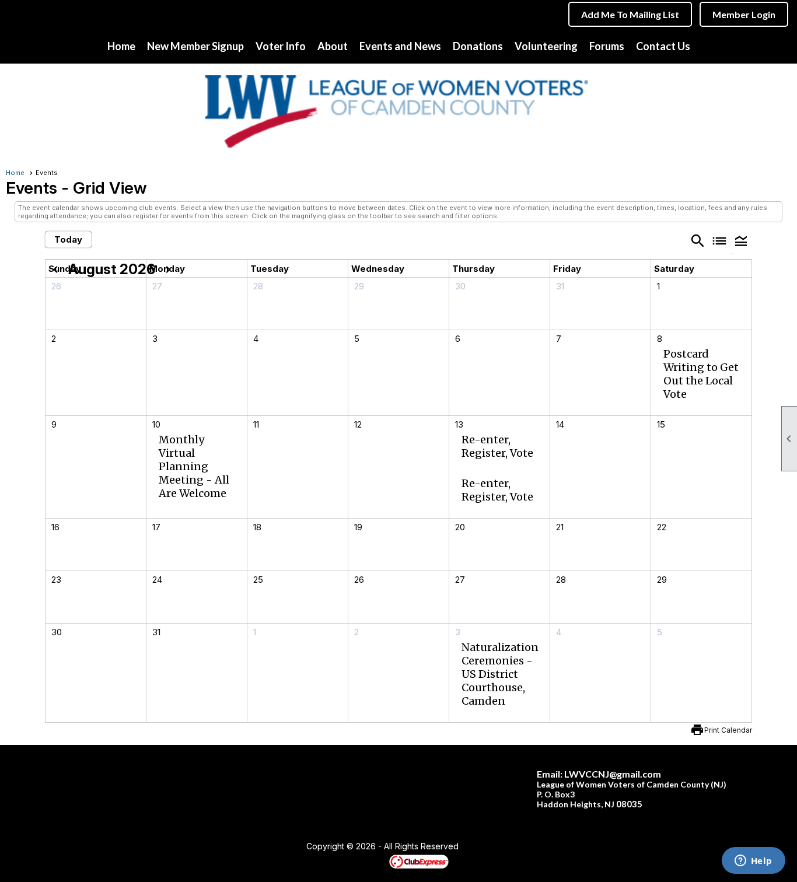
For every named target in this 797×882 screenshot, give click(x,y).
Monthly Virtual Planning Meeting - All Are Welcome (194, 466)
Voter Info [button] (281, 46)
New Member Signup (195, 46)
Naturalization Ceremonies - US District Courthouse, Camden (500, 674)
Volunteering (546, 46)
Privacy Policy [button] (551, 847)
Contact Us (663, 46)
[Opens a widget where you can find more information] (753, 861)
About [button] (332, 46)
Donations (478, 46)
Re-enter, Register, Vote (497, 446)
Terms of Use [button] (494, 847)
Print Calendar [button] (728, 730)
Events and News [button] (400, 46)
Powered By (369, 861)
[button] (741, 240)
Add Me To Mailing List (630, 14)
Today (68, 239)
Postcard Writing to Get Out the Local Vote (701, 374)
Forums (606, 46)
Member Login (743, 14)
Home (121, 46)
